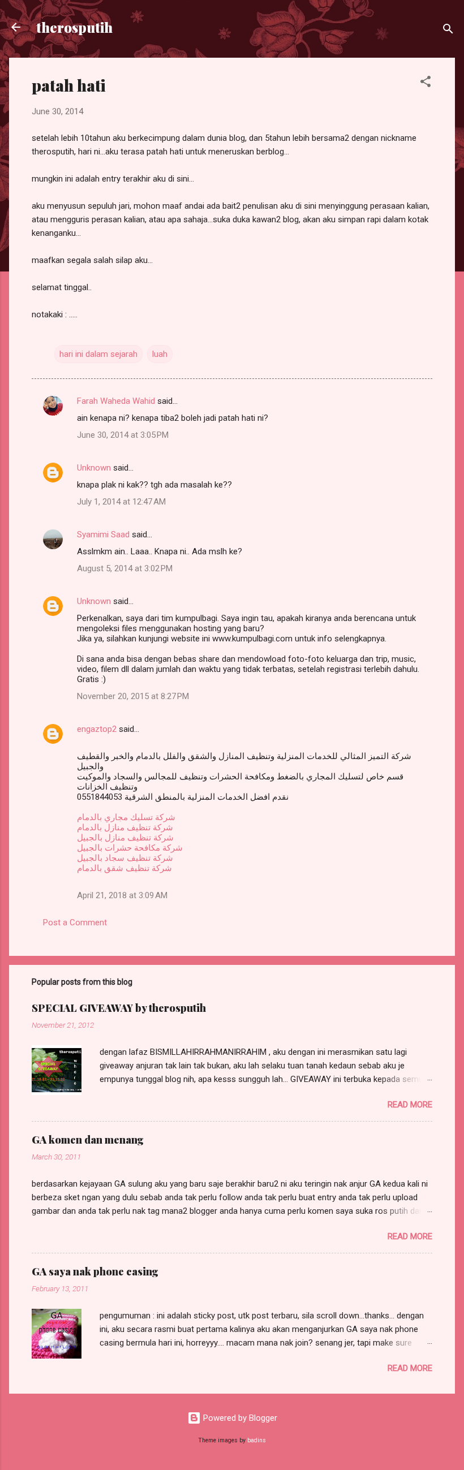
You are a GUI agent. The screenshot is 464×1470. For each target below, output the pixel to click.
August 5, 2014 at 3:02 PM (125, 568)
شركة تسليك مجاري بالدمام (126, 817)
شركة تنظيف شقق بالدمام (124, 868)
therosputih (74, 27)
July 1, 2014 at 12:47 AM (121, 502)
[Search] (448, 31)
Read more (410, 1105)
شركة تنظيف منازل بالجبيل (125, 838)
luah (159, 354)
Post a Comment (75, 922)
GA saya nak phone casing (95, 1271)
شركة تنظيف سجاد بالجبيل (125, 858)
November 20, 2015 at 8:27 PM (133, 696)
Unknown (94, 468)
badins (256, 1440)
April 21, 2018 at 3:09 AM (122, 895)
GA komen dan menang (88, 1139)
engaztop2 (97, 729)
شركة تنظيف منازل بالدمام (125, 827)
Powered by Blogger (239, 1418)
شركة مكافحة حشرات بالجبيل (130, 848)
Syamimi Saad (103, 534)
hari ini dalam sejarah (98, 354)
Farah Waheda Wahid (117, 401)
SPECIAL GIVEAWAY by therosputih (119, 1008)
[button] (425, 83)
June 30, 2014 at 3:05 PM (123, 435)
